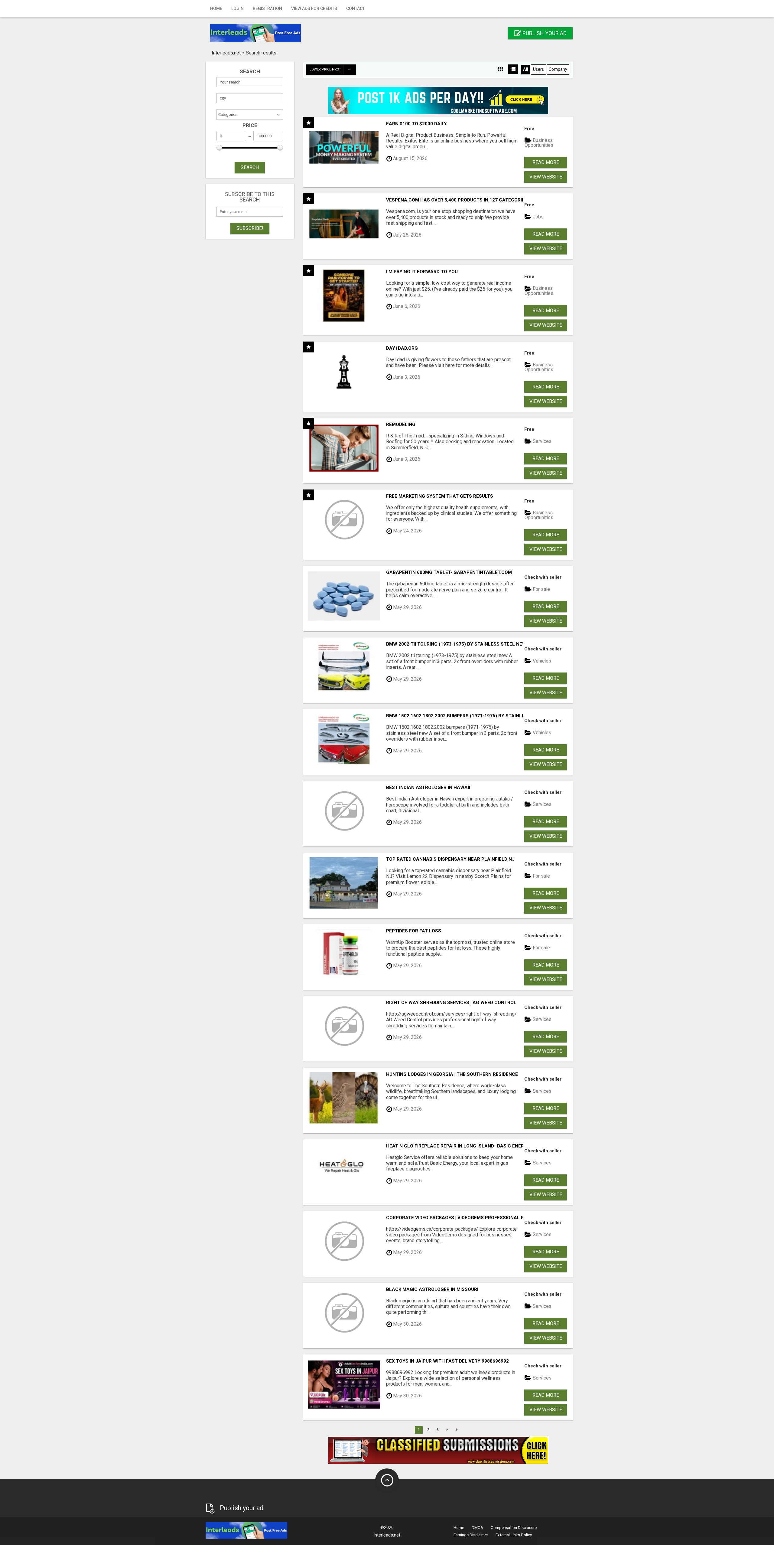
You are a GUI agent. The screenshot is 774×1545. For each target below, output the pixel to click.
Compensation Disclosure (514, 1527)
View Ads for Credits (314, 8)
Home (216, 8)
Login (237, 8)
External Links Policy (514, 1535)
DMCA (477, 1527)
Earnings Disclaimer (471, 1535)
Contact (355, 8)
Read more (545, 162)
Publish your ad (544, 33)
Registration (267, 8)
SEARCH (250, 167)
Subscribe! (249, 228)
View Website (545, 177)
